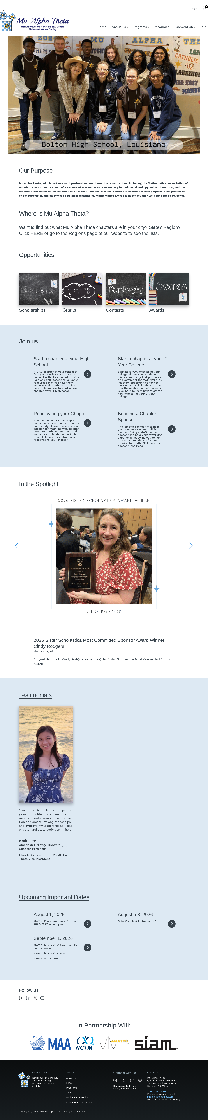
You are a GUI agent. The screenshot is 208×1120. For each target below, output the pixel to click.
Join (68, 1092)
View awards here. (46, 958)
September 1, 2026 (53, 938)
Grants (69, 309)
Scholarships (32, 310)
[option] (104, 97)
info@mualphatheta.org (160, 1096)
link (87, 374)
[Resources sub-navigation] (172, 27)
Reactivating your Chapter (60, 413)
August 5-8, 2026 (135, 914)
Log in (194, 8)
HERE (36, 233)
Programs (71, 1087)
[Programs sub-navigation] (150, 27)
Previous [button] (17, 546)
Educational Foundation (79, 1102)
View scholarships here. (49, 953)
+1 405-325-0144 (157, 1091)
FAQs (69, 1083)
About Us (71, 1078)
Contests (115, 310)
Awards (156, 310)
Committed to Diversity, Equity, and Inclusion (126, 1087)
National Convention (77, 1097)
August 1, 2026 (49, 914)
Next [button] (191, 546)
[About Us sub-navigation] (129, 27)
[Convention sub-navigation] (196, 27)
